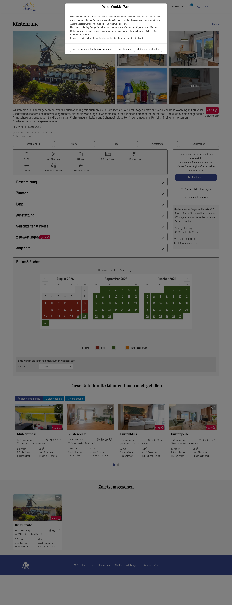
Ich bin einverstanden (147, 48)
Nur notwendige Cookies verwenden (92, 48)
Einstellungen (123, 48)
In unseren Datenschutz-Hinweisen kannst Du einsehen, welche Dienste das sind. (108, 37)
